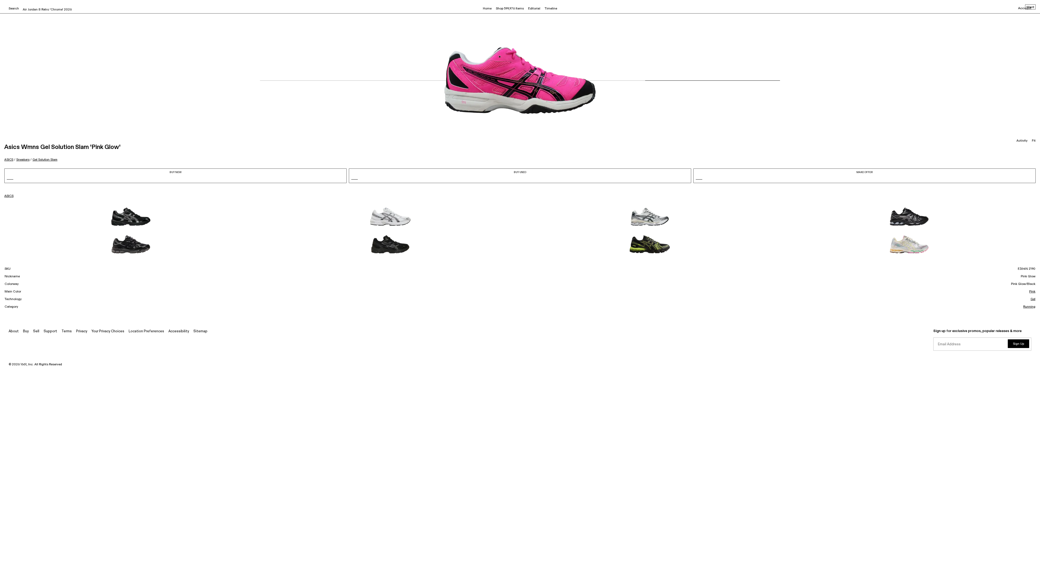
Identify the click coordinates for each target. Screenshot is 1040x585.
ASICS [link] (9, 196)
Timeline (551, 8)
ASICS (8, 159)
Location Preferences (146, 331)
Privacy (81, 331)
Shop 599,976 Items (510, 8)
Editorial (534, 8)
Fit (1034, 140)
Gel (1033, 299)
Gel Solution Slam (44, 159)
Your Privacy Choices (108, 331)
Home (487, 8)
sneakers (23, 159)
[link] (130, 216)
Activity (1022, 140)
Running (1029, 306)
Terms (66, 331)
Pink (1032, 291)
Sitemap (200, 331)
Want (1030, 7)
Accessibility (178, 331)
